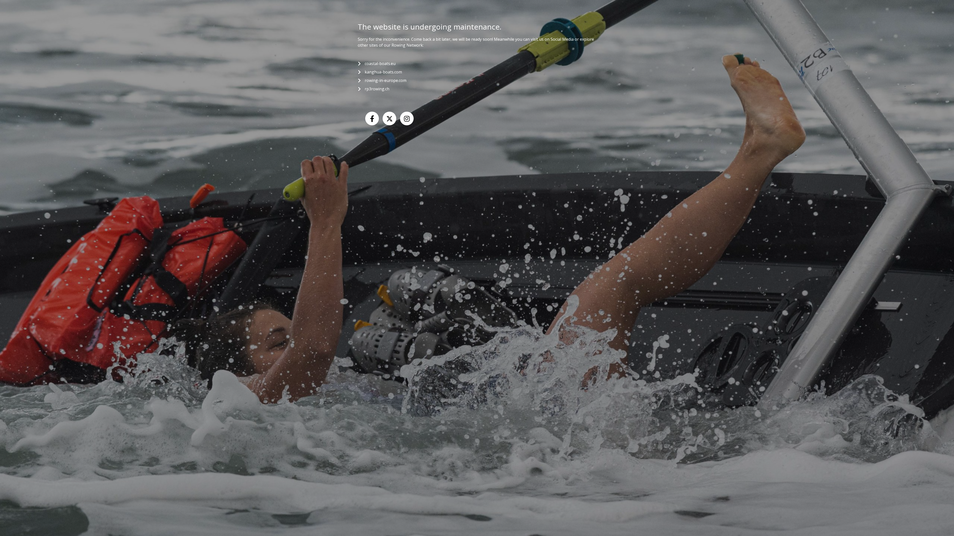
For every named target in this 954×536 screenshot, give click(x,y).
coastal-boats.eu (380, 63)
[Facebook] (372, 118)
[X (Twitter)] (389, 118)
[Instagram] (407, 118)
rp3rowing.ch (377, 89)
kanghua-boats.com (383, 72)
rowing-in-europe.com (385, 80)
